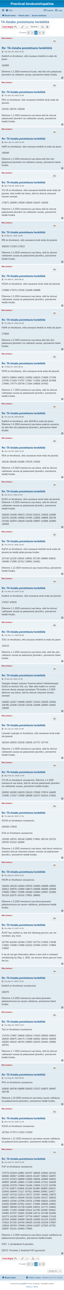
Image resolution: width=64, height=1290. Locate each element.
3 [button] (39, 32)
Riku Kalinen (7, 38)
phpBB (23, 1284)
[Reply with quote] (54, 41)
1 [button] (32, 32)
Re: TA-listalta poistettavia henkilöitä (27, 48)
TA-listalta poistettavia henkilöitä (25, 22)
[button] (28, 33)
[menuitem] (9, 10)
